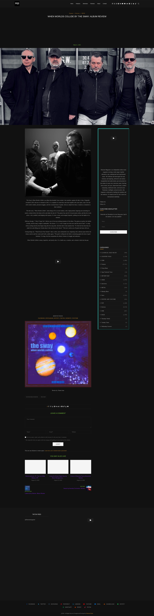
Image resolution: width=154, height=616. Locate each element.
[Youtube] (122, 3)
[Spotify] (129, 3)
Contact (105, 3)
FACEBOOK (41, 318)
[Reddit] (133, 3)
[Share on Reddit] (58, 406)
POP (114, 303)
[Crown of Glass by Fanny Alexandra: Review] (80, 467)
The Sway (43, 396)
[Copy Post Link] (64, 406)
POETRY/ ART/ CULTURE (114, 299)
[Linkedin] (120, 3)
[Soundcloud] (127, 3)
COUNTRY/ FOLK (114, 256)
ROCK (114, 314)
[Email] (124, 3)
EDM (114, 260)
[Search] (138, 3)
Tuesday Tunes (114, 322)
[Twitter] (114, 3)
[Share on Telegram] (62, 406)
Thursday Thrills (114, 318)
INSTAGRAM (49, 318)
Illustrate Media (89, 613)
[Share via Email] (67, 406)
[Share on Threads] (65, 406)
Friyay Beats (114, 268)
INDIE (114, 280)
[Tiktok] (135, 3)
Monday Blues (114, 291)
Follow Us (102, 204)
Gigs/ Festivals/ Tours (114, 272)
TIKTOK (62, 318)
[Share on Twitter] (52, 406)
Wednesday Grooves (114, 326)
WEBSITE (69, 318)
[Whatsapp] (131, 3)
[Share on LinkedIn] (56, 406)
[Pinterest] (118, 3)
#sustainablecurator (32, 396)
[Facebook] (112, 3)
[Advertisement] (77, 30)
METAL (114, 287)
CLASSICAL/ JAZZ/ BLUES (114, 252)
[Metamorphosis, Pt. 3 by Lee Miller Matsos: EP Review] (35, 467)
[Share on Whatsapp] (60, 406)
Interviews (85, 3)
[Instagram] (116, 3)
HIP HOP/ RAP (114, 276)
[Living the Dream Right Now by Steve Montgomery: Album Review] (58, 467)
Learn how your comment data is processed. (56, 450)
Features (78, 3)
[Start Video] (58, 261)
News (71, 3)
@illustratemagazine (30, 519)
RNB (114, 311)
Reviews (92, 3)
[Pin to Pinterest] (54, 406)
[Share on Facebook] (50, 406)
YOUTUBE (75, 318)
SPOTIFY (56, 318)
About (98, 3)
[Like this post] (48, 406)
